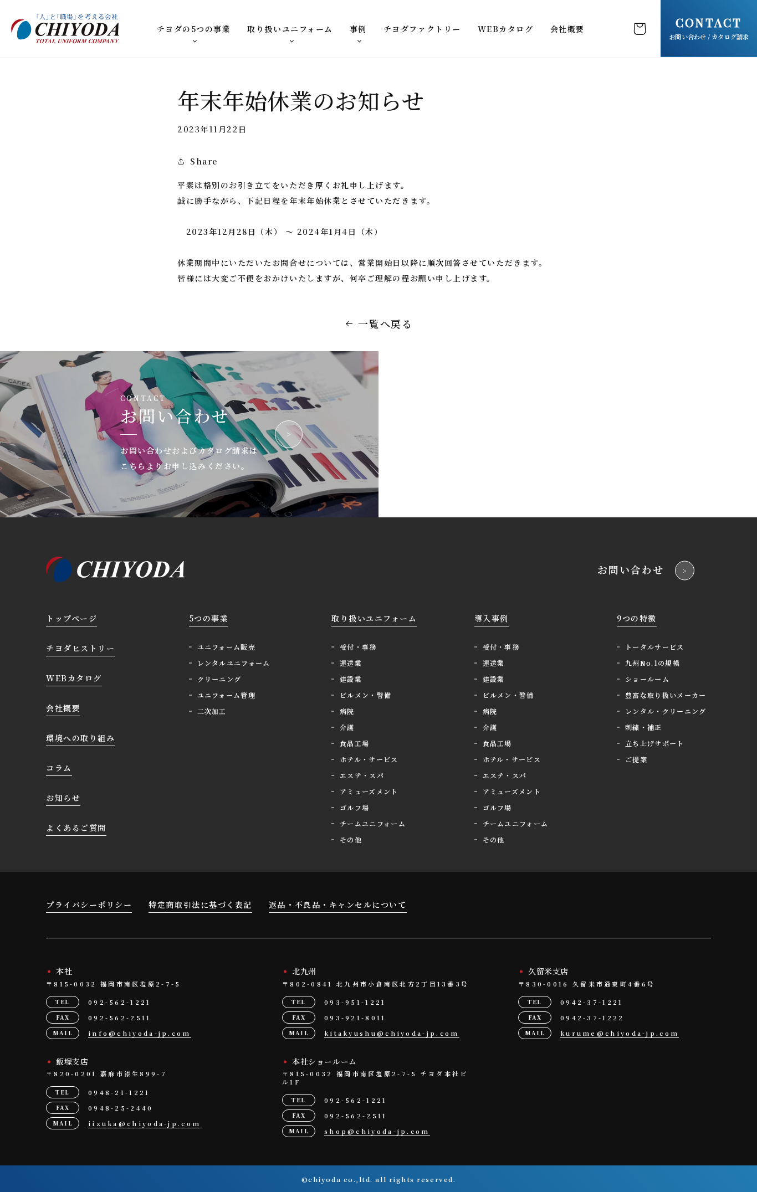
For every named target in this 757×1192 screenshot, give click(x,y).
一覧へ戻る (385, 323)
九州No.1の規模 (652, 662)
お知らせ (63, 797)
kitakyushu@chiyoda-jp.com (391, 1033)
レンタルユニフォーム (233, 662)
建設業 (351, 679)
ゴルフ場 (354, 807)
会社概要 (567, 28)
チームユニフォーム (373, 823)
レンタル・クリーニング (666, 711)
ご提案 (636, 759)
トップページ (71, 618)
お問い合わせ (630, 569)
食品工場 (354, 743)
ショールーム (647, 679)
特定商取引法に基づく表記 (200, 904)
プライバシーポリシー (89, 904)
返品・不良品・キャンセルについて (338, 904)
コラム (59, 767)
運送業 (351, 662)
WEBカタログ (506, 28)
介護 (347, 727)
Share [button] (204, 161)
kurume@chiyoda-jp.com (619, 1033)
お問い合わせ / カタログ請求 (709, 27)
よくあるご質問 (76, 827)
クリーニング (219, 679)
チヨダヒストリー (80, 648)
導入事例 (491, 618)
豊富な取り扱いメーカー (666, 695)
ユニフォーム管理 (226, 695)
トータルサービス (654, 646)
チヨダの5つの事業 (194, 28)
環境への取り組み (80, 737)
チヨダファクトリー (422, 28)
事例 (358, 28)
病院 (347, 711)
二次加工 (212, 711)
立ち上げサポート (654, 743)
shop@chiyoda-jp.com (377, 1131)
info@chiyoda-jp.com (139, 1033)
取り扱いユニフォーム (290, 28)
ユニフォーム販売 (226, 646)
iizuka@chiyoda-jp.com (144, 1123)
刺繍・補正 (643, 727)
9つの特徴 (637, 618)
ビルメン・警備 (365, 695)
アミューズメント (369, 791)
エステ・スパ (362, 775)
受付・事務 (358, 646)
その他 (351, 839)
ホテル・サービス (369, 759)
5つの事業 (209, 618)
